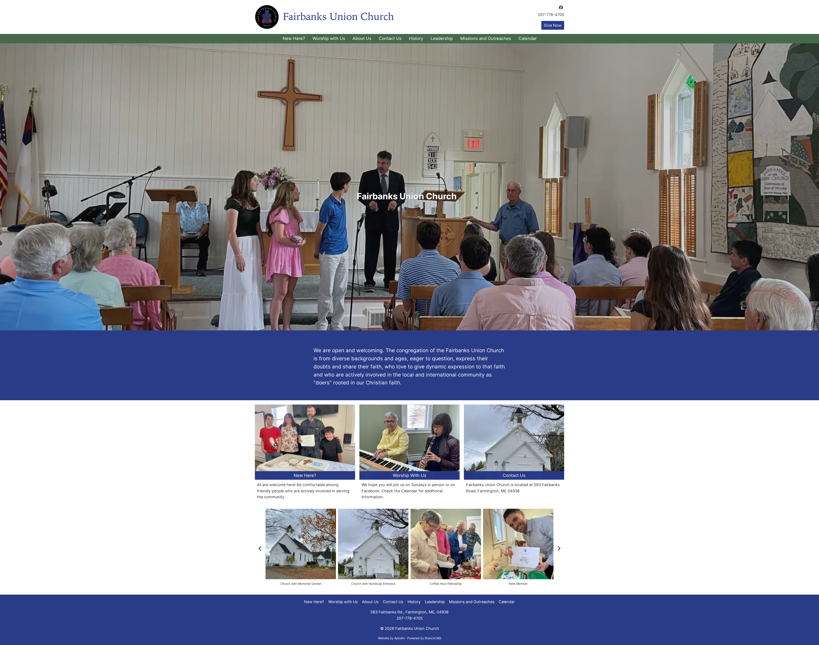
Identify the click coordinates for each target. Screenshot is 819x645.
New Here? (314, 602)
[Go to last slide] (260, 548)
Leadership (435, 602)
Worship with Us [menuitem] (328, 38)
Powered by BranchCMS (424, 638)
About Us (370, 602)
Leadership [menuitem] (442, 38)
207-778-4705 (551, 15)
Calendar (507, 602)
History (414, 602)
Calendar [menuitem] (527, 38)
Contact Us (393, 602)
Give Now (553, 25)
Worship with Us (343, 602)
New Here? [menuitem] (294, 38)
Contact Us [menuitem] (390, 38)
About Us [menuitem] (362, 38)
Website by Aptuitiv (391, 638)
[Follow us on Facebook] (561, 7)
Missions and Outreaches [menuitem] (485, 38)
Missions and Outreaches (471, 602)
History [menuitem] (416, 38)
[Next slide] (558, 548)
